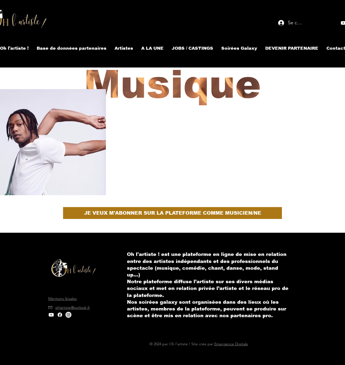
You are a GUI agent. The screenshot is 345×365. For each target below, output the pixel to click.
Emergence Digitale (231, 344)
